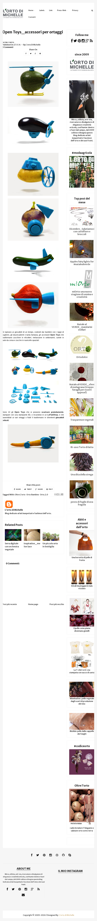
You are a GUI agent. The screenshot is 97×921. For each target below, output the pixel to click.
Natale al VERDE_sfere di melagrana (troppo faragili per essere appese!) (82, 388)
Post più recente (9, 604)
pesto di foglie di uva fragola (82, 503)
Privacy (75, 10)
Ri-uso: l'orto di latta (82, 447)
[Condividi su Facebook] (62, 494)
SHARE (18, 489)
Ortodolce (82, 357)
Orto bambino (32, 494)
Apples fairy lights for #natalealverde (82, 263)
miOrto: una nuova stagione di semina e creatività (82, 294)
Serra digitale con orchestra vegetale (12, 546)
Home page (33, 604)
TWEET (29, 489)
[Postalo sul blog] (58, 494)
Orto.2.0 (44, 494)
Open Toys (55, 335)
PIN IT (50, 489)
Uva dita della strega (82, 474)
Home (30, 10)
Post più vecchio (57, 604)
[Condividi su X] (60, 494)
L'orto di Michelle (14, 509)
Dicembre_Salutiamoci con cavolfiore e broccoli (81, 231)
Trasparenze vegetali (81, 419)
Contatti (32, 17)
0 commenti (7, 47)
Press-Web (61, 10)
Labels (41, 10)
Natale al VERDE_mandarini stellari (82, 327)
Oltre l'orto (8, 42)
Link (50, 10)
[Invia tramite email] (55, 494)
